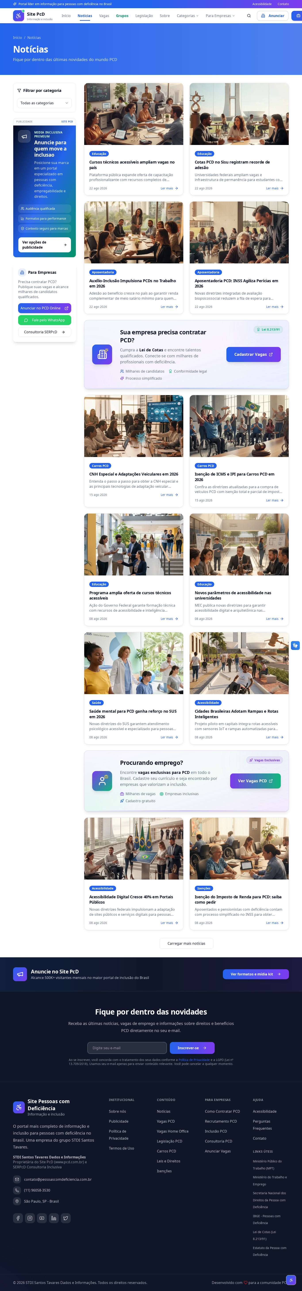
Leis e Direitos (168, 1161)
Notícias (85, 15)
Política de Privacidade (194, 1060)
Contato (283, 4)
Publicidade (118, 1121)
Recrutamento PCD (221, 1121)
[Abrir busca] (249, 16)
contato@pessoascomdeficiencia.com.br (58, 1179)
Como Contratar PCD (222, 1111)
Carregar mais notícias (186, 943)
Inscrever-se (188, 1047)
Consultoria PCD (218, 1141)
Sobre (165, 15)
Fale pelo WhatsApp (48, 320)
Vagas (104, 15)
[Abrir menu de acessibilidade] (291, 1280)
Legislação (144, 15)
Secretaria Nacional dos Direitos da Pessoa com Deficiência (269, 1200)
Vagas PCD (166, 1121)
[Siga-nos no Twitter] (66, 1218)
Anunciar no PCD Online (41, 308)
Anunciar (276, 15)
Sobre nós (117, 1111)
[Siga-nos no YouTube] (42, 1218)
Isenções (164, 1171)
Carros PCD (166, 1151)
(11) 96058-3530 (37, 1190)
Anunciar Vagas (218, 1151)
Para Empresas (218, 15)
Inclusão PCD (216, 1131)
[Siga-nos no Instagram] (30, 1218)
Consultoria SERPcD (40, 331)
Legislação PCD (169, 1141)
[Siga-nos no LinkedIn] (54, 1218)
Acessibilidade (262, 4)
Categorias (186, 15)
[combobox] (44, 103)
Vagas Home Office (173, 1131)
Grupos (122, 15)
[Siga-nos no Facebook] (18, 1218)
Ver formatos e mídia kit (252, 974)
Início (66, 15)
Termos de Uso (121, 1148)
